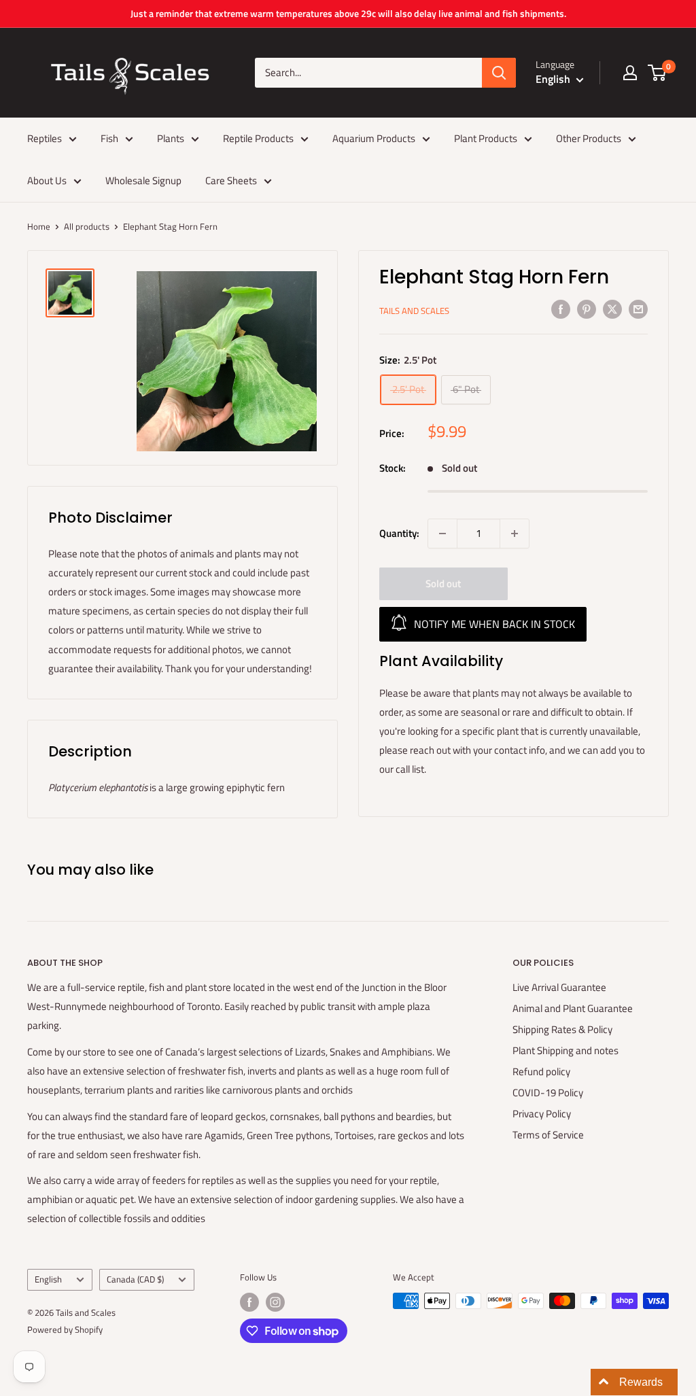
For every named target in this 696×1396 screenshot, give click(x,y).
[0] (657, 73)
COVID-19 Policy (547, 1092)
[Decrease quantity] (442, 533)
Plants (170, 138)
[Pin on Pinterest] (586, 309)
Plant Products (485, 138)
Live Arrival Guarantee (559, 987)
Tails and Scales (414, 310)
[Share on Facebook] (560, 309)
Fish (109, 138)
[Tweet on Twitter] (612, 309)
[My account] (630, 72)
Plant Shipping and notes (565, 1050)
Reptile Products (258, 138)
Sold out (443, 583)
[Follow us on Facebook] (249, 1302)
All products (86, 226)
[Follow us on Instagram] (275, 1302)
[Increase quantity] (514, 533)
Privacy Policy (541, 1113)
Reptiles (44, 138)
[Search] (499, 73)
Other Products (588, 138)
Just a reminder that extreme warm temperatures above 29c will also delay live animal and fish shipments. (348, 13)
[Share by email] (638, 309)
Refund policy (541, 1071)
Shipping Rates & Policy (562, 1029)
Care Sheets (231, 180)
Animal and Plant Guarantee (572, 1008)
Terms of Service (548, 1134)
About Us (47, 180)
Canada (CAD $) (135, 1279)
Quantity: (399, 533)
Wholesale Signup (143, 180)
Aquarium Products (373, 138)
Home (38, 226)
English (48, 1279)
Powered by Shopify (65, 1329)
